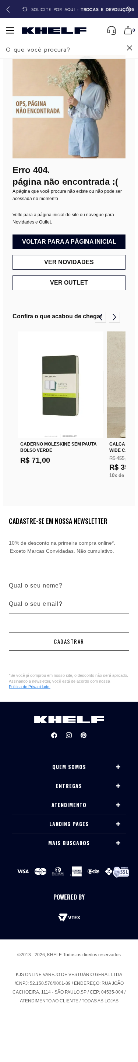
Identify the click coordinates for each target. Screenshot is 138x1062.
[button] (128, 10)
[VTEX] (69, 917)
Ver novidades (69, 262)
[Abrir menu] (10, 30)
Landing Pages (69, 824)
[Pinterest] (83, 735)
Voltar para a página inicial (69, 242)
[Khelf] (54, 30)
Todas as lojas (100, 1000)
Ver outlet (69, 282)
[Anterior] (100, 317)
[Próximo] (114, 317)
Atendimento (69, 804)
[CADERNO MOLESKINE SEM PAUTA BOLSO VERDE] (60, 384)
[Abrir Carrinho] (128, 30)
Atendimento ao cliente (49, 1000)
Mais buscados (69, 843)
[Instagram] (68, 735)
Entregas (69, 785)
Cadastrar (69, 641)
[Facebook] (54, 735)
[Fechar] (129, 48)
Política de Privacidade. (29, 686)
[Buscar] (128, 48)
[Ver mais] (118, 767)
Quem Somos (69, 766)
